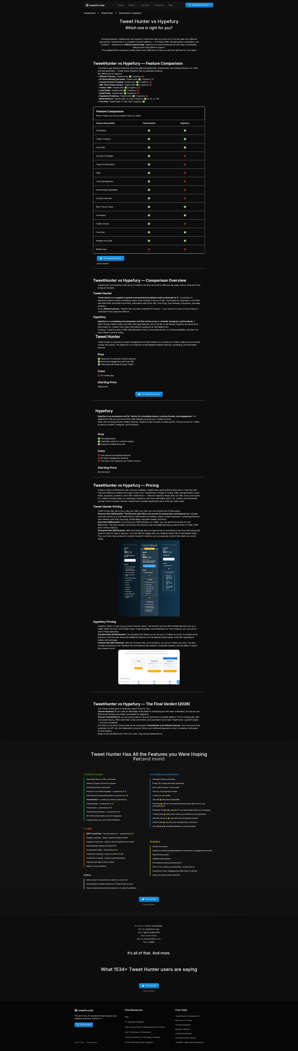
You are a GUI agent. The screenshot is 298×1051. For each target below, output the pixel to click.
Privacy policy (92, 1042)
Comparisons (89, 13)
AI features (123, 533)
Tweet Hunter (107, 13)
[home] (95, 5)
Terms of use (79, 1042)
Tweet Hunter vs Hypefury (130, 13)
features (169, 525)
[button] (132, 5)
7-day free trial (120, 626)
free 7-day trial (126, 511)
